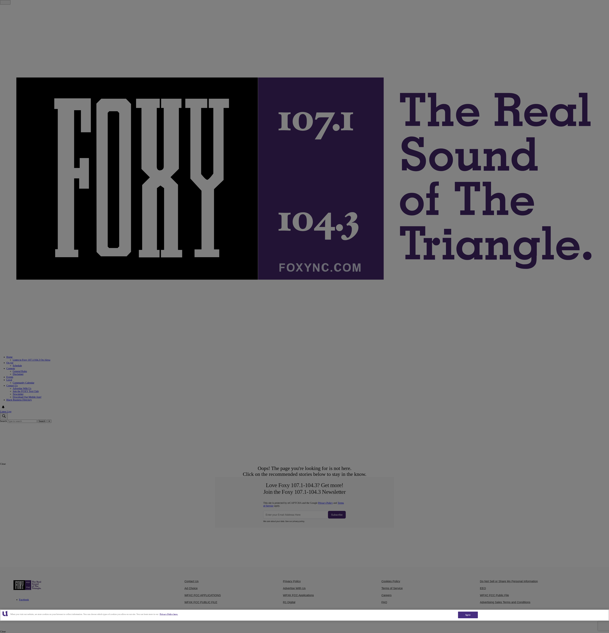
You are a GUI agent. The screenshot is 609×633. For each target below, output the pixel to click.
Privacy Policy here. (169, 614)
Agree (468, 615)
